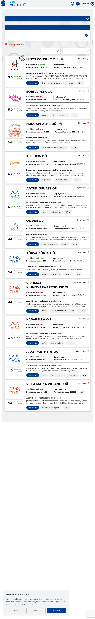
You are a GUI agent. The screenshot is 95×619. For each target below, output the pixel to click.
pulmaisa (69, 83)
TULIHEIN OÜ (36, 156)
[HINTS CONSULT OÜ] (62, 59)
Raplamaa (82, 155)
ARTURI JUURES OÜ (41, 188)
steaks (64, 244)
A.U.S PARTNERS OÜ (42, 352)
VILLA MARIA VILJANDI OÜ (47, 384)
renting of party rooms (51, 212)
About (15, 610)
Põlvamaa (82, 319)
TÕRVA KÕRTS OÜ (40, 253)
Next (86, 35)
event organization (59, 115)
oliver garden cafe (49, 244)
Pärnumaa (82, 220)
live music (33, 83)
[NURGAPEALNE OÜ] (60, 123)
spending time (57, 343)
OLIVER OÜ (35, 221)
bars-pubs (56, 274)
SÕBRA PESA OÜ (39, 91)
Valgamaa (82, 252)
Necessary (36, 610)
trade (44, 115)
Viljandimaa (81, 188)
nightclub (46, 180)
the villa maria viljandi (50, 408)
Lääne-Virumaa (80, 282)
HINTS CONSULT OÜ (42, 59)
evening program (62, 180)
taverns (68, 274)
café (44, 343)
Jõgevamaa (81, 351)
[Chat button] (72, 4)
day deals (72, 375)
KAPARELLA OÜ (38, 319)
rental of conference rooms (63, 311)
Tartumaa (82, 91)
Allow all (56, 610)
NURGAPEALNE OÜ (41, 124)
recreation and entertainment (54, 147)
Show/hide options (87, 19)
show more (79, 83)
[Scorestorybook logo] (13, 3)
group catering (57, 375)
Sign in (85, 4)
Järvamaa (82, 58)
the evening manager (51, 83)
